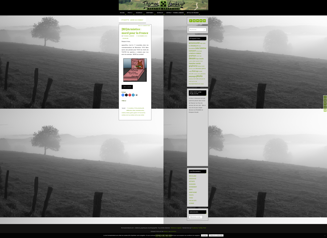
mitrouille (191, 73)
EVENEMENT (193, 187)
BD (143, 108)
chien (134, 110)
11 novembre (130, 108)
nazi (139, 115)
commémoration (140, 110)
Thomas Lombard (128, 36)
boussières (192, 48)
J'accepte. (204, 235)
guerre (131, 112)
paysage (192, 76)
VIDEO (191, 198)
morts (136, 115)
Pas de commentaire (144, 25)
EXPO (191, 189)
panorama (203, 73)
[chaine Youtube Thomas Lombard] (325, 107)
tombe (142, 115)
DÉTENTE (192, 181)
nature (199, 73)
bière (199, 46)
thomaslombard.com (194, 83)
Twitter (200, 228)
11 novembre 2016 (141, 36)
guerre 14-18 (137, 112)
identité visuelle (192, 68)
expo (194, 61)
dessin (128, 112)
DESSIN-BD (126, 38)
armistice (139, 108)
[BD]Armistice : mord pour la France (135, 31)
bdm (201, 43)
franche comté (195, 63)
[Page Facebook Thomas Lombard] (325, 97)
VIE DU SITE (192, 200)
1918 (135, 108)
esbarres (191, 61)
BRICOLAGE (192, 176)
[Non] (325, 235)
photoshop (191, 78)
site (196, 81)
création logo (198, 56)
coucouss (199, 51)
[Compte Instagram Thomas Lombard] (325, 100)
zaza (202, 84)
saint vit (193, 81)
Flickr (204, 228)
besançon (194, 46)
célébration (129, 110)
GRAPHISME (193, 192)
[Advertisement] (197, 138)
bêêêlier (203, 48)
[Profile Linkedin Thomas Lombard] (325, 110)
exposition (198, 61)
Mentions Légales (176, 228)
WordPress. (173, 231)
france (201, 61)
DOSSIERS (192, 184)
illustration (198, 68)
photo (199, 76)
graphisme (193, 66)
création (124, 112)
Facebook (194, 228)
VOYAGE (191, 203)
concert (192, 51)
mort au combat (130, 115)
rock (194, 78)
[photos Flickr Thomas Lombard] (325, 103)
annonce (193, 43)
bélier (197, 48)
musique (195, 73)
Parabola (166, 231)
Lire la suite (127, 87)
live (193, 71)
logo (197, 71)
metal (200, 71)
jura (203, 68)
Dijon (197, 59)
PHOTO (191, 195)
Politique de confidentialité (216, 235)
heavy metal (201, 66)
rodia (197, 78)
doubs (201, 59)
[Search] (204, 30)
